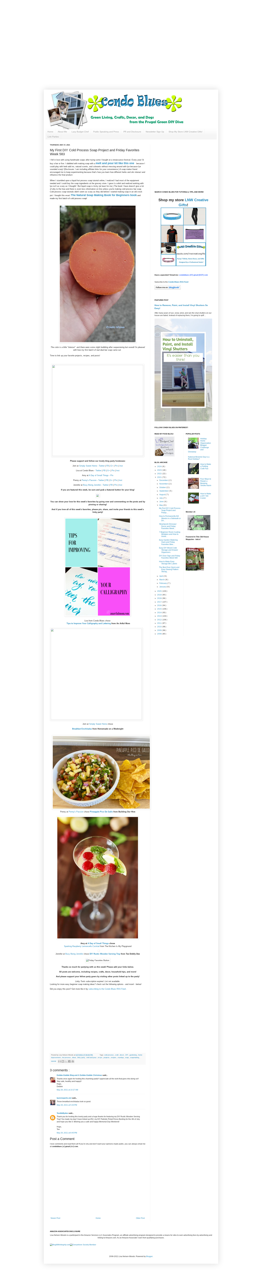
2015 (159, 609)
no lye (100, 1057)
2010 (159, 627)
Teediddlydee (63, 1113)
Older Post (140, 1218)
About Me (62, 131)
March (162, 580)
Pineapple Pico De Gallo (101, 812)
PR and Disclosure (132, 131)
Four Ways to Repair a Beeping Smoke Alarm (205, 482)
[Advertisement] (97, 21)
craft (117, 1055)
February (163, 583)
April (161, 576)
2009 (159, 630)
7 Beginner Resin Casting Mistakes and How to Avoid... (169, 534)
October (162, 487)
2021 (159, 477)
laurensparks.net (64, 1098)
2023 (159, 470)
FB (107, 466)
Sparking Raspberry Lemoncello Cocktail (82, 946)
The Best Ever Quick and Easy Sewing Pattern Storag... (169, 569)
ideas (74, 1057)
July (161, 498)
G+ (112, 466)
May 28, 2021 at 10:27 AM (67, 1090)
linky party (81, 1057)
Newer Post (55, 1218)
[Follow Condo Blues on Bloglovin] (168, 289)
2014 (159, 613)
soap (127, 1057)
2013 (159, 616)
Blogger (149, 1256)
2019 (159, 595)
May (161, 505)
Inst (121, 466)
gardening (133, 1055)
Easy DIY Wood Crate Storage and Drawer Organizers (168, 550)
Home (50, 131)
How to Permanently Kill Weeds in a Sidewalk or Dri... (170, 518)
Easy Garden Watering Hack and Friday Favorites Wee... (168, 542)
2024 (159, 466)
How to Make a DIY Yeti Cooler (205, 496)
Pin (116, 466)
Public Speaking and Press (106, 131)
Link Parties (53, 136)
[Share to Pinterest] (72, 1061)
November (163, 484)
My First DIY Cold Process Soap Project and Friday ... (169, 510)
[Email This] (59, 1061)
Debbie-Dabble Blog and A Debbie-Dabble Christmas (79, 1075)
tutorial (53, 1061)
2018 (159, 598)
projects (107, 1057)
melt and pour (91, 1057)
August (162, 495)
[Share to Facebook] (69, 1061)
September (164, 491)
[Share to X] (66, 1061)
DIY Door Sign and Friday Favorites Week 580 (169, 557)
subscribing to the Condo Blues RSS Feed (107, 989)
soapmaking (134, 1057)
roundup (121, 1057)
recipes (114, 1057)
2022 (159, 474)
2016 (159, 605)
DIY (127, 1055)
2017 (159, 602)
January (162, 587)
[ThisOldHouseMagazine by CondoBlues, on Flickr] (195, 570)
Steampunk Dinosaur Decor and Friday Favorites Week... (167, 526)
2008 (159, 634)
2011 (159, 623)
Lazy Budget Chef (80, 131)
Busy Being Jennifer (92, 485)
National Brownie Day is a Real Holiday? (198, 458)
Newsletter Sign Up (155, 131)
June (161, 501)
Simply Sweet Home (88, 466)
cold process (109, 1055)
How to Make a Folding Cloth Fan (205, 466)
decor (122, 1055)
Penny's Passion (89, 480)
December (163, 480)
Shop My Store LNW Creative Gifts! (185, 131)
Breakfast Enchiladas (82, 729)
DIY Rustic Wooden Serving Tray (105, 954)
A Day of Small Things (99, 475)
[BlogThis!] (62, 1061)
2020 (159, 591)
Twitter (102, 466)
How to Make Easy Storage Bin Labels (168, 562)
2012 (159, 620)
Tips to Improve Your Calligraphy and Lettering (89, 623)
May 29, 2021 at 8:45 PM (67, 1133)
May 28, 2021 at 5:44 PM (67, 1105)
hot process (66, 1057)
